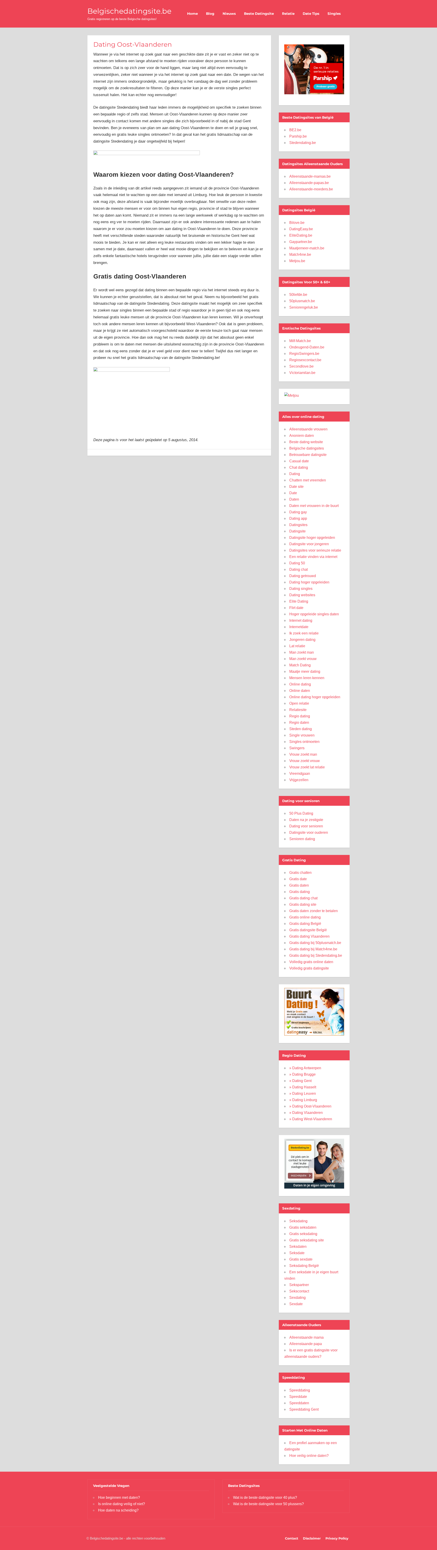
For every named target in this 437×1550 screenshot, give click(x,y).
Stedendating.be (302, 143)
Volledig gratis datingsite (309, 968)
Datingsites (298, 525)
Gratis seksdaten (302, 1227)
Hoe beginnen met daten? (119, 1497)
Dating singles (301, 589)
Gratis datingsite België (308, 930)
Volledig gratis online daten (311, 962)
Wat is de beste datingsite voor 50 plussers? (268, 1504)
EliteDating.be (300, 235)
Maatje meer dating (304, 671)
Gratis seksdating (303, 1234)
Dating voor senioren (306, 826)
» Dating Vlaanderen (306, 1113)
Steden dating (300, 729)
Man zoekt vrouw (303, 659)
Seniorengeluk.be (303, 307)
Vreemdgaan (299, 773)
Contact (291, 1538)
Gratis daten (299, 885)
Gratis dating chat (303, 898)
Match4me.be (300, 254)
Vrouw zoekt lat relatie (307, 767)
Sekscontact (299, 1291)
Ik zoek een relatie (304, 633)
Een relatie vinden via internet (313, 557)
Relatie (288, 13)
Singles (334, 13)
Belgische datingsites (306, 448)
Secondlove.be (301, 366)
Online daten (299, 691)
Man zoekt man (301, 652)
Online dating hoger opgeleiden (314, 697)
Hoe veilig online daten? (309, 1456)
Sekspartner (299, 1285)
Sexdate (296, 1304)
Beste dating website (306, 442)
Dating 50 (297, 563)
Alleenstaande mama (306, 1337)
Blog (210, 13)
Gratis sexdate (301, 1259)
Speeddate (298, 1397)
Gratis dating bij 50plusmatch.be (315, 943)
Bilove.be (297, 223)
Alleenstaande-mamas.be (310, 176)
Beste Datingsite (259, 13)
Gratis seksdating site (306, 1240)
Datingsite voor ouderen (308, 832)
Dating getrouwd (302, 576)
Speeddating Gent (304, 1409)
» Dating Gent (300, 1081)
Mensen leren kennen (306, 678)
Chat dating (298, 467)
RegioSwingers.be (304, 354)
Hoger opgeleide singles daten (314, 614)
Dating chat (298, 569)
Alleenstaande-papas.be (309, 183)
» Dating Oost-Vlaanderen (310, 1106)
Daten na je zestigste (306, 820)
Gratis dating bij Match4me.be (313, 949)
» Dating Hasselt (302, 1087)
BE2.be (295, 130)
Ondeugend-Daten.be (306, 347)
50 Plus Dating (301, 813)
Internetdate (298, 627)
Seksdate (297, 1253)
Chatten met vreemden (307, 480)
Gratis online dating (305, 917)
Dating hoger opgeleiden (309, 582)
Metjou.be (297, 261)
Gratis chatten (300, 873)
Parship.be (298, 136)
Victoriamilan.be (302, 373)
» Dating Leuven (302, 1093)
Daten (294, 499)
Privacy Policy (336, 1538)
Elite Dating (298, 601)
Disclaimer (312, 1538)
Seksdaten (298, 1246)
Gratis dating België (305, 924)
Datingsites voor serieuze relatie (315, 550)
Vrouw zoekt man (303, 754)
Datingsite (297, 531)
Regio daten (299, 722)
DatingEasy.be (301, 229)
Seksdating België (304, 1266)
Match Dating (300, 665)
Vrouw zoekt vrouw (304, 761)
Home (192, 13)
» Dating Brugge (302, 1074)
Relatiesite (298, 710)
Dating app (298, 518)
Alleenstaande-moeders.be (311, 189)
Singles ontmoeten (304, 742)
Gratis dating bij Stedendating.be (315, 955)
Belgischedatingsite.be (129, 11)
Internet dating (300, 620)
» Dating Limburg (303, 1100)
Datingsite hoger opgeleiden (312, 538)
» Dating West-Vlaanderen (310, 1119)
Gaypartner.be (300, 242)
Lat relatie (297, 646)
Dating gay (298, 512)
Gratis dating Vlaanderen (309, 936)
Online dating (300, 684)
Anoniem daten (301, 435)
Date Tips (311, 13)
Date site (296, 487)
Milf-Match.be (300, 341)
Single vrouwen (302, 735)
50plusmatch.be (302, 301)
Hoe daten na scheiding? (118, 1510)
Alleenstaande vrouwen (308, 429)
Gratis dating (299, 892)
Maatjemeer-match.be (306, 248)
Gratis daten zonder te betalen (313, 911)
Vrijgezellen (298, 780)
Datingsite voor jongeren (309, 544)
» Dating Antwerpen (305, 1068)
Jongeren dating (302, 640)
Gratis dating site (302, 904)
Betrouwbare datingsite (308, 455)
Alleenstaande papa (305, 1344)
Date (293, 493)
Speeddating (299, 1390)
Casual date (299, 461)
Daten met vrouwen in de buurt (314, 506)
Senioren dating (302, 839)
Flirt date (296, 608)
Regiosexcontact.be (305, 360)
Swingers (297, 748)
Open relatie (299, 703)
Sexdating (297, 1297)
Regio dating (299, 716)
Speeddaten (299, 1403)
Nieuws (229, 13)
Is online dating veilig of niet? (121, 1504)
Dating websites (302, 595)
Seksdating (298, 1221)
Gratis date (298, 879)
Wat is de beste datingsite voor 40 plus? (265, 1497)
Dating (294, 474)
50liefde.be (298, 295)
